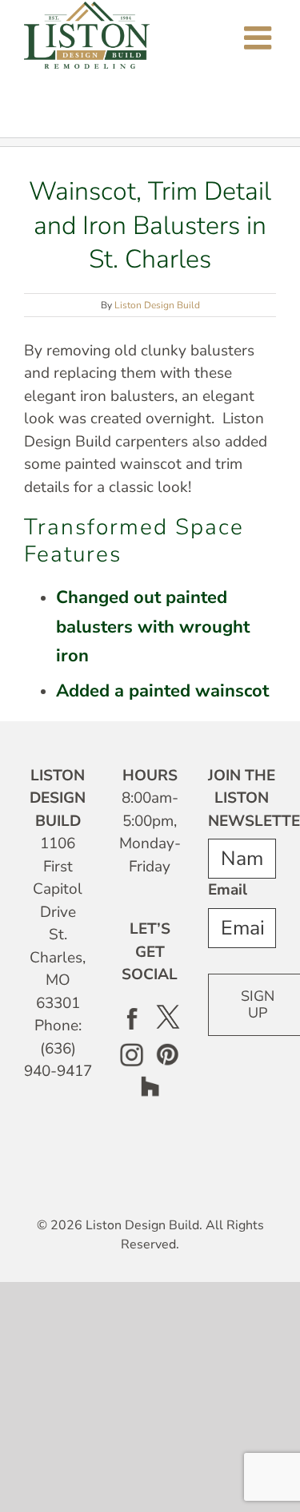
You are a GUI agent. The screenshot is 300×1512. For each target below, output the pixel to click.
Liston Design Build (157, 305)
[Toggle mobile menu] (260, 38)
